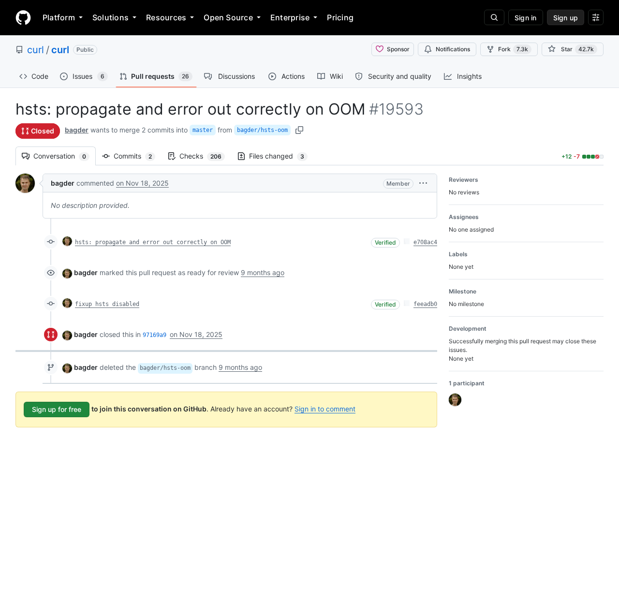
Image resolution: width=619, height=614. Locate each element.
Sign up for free (56, 409)
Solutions (110, 17)
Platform (59, 17)
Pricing (340, 17)
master (202, 130)
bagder (76, 130)
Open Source (228, 17)
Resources (166, 17)
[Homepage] (23, 17)
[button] (423, 183)
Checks (205, 156)
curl (35, 50)
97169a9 (154, 335)
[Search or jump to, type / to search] (494, 17)
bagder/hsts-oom (262, 130)
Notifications (453, 49)
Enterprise (290, 17)
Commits (138, 156)
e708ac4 (425, 242)
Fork (513, 49)
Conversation (64, 156)
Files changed (281, 156)
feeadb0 (425, 304)
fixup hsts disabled (107, 304)
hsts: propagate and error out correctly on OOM (153, 242)
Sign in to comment (325, 409)
